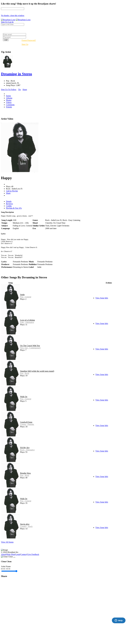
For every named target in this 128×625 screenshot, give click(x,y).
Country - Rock (26, 526)
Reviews (9, 204)
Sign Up (25, 44)
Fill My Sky (25, 448)
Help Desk (10, 554)
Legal (18, 554)
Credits (9, 206)
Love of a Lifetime (27, 320)
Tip (19, 89)
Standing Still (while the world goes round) (37, 371)
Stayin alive (24, 524)
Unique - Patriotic (27, 424)
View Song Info (101, 298)
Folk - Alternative (27, 322)
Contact (23, 554)
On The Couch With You (30, 346)
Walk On (23, 397)
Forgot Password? (29, 40)
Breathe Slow (25, 473)
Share (24, 89)
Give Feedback (33, 554)
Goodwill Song (26, 422)
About (3, 554)
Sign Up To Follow (8, 89)
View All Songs (7, 542)
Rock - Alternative (27, 450)
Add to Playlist (12, 191)
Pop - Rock (24, 373)
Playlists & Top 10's (14, 208)
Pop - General (25, 297)
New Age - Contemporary (30, 348)
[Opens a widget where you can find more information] (119, 621)
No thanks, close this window (12, 15)
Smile (22, 295)
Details (9, 201)
